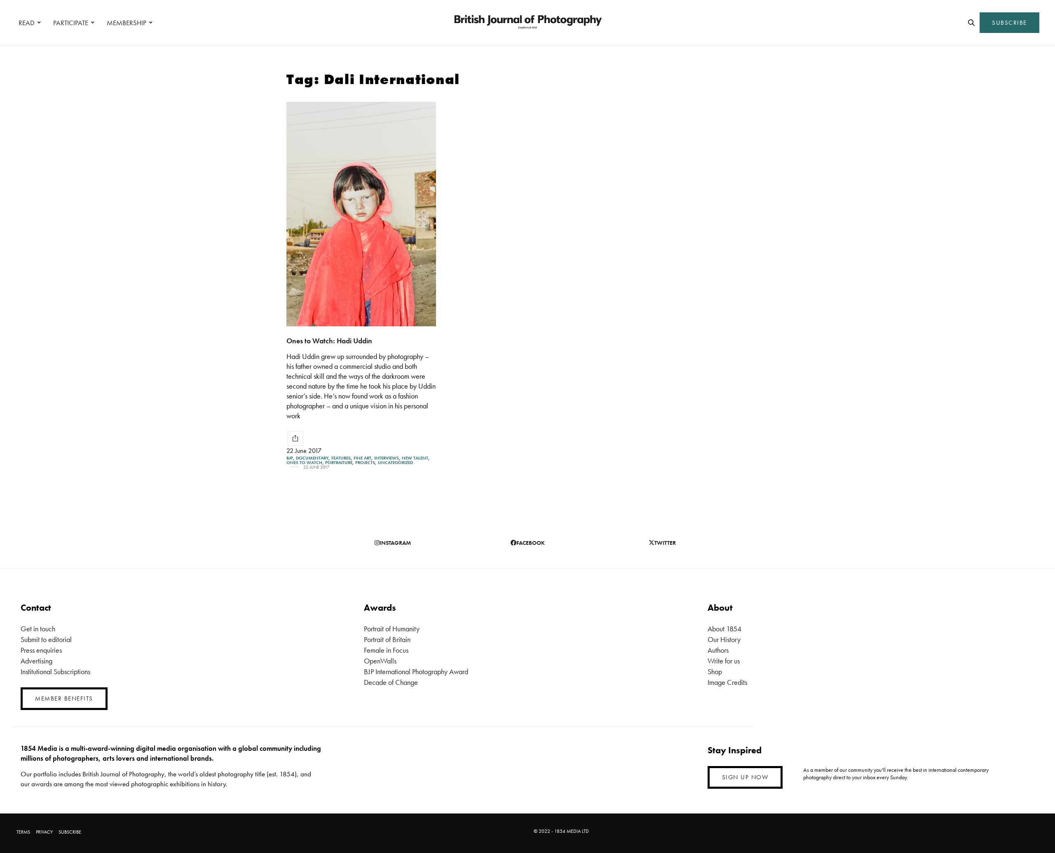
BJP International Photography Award (416, 671)
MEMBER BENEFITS (64, 698)
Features (341, 458)
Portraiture (338, 462)
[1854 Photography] (527, 22)
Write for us (724, 661)
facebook (530, 542)
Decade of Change (391, 682)
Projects (365, 462)
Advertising (36, 661)
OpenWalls (380, 661)
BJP (289, 458)
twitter (665, 542)
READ (27, 22)
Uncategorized (395, 462)
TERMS (23, 832)
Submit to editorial (46, 639)
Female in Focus (386, 650)
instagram (395, 542)
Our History (724, 639)
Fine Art (362, 458)
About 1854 (724, 628)
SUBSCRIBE (1009, 23)
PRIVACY (44, 832)
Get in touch (38, 628)
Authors (718, 650)
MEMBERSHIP (126, 22)
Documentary (312, 458)
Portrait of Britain (387, 639)
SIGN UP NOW (745, 777)
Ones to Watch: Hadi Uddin (329, 340)
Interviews (386, 458)
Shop (715, 671)
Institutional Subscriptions (55, 671)
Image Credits (727, 682)
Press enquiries (41, 650)
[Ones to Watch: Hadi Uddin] (361, 214)
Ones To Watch (304, 462)
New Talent (415, 458)
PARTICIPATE (70, 22)
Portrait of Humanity (392, 628)
